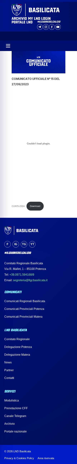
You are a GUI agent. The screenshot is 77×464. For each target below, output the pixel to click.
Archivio (9, 423)
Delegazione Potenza (18, 346)
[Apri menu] (8, 46)
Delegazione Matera (17, 354)
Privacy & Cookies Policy (19, 458)
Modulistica (11, 400)
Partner (9, 370)
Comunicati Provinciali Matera (23, 316)
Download (35, 206)
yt (32, 244)
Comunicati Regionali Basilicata (24, 301)
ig (15, 244)
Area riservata (46, 458)
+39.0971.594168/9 (21, 274)
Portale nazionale (15, 431)
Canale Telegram (15, 415)
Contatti (9, 377)
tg (24, 244)
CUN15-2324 (18, 206)
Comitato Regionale (17, 339)
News (8, 362)
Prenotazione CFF (16, 408)
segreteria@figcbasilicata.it (30, 280)
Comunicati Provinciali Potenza (24, 308)
